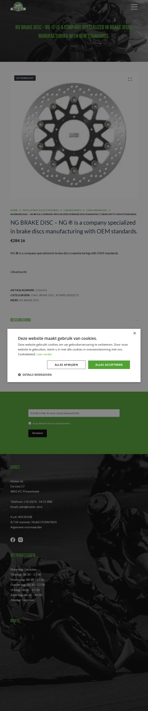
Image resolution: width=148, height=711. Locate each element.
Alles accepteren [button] (109, 364)
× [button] (134, 333)
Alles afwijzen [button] (66, 364)
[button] (35, 374)
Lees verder (44, 354)
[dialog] (74, 355)
